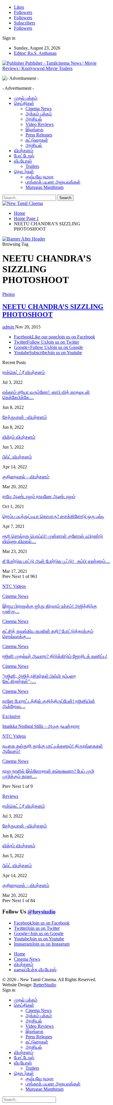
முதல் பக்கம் (25, 98)
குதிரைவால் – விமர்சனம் (25, 476)
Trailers (32, 166)
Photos (8, 294)
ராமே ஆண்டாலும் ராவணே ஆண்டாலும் (38, 496)
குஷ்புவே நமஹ (39, 176)
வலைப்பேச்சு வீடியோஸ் (35, 969)
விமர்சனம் (23, 150)
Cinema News (38, 108)
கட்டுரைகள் (36, 140)
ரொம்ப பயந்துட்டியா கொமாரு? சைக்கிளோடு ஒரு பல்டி (53, 516)
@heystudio (42, 912)
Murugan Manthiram (44, 187)
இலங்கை (34, 129)
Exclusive (11, 716)
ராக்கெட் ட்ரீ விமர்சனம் (23, 372)
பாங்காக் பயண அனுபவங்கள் (53, 182)
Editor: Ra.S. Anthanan (35, 53)
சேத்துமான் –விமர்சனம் (24, 417)
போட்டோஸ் (24, 155)
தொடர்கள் (24, 171)
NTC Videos (14, 736)
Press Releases (38, 134)
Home (19, 953)
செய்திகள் (24, 103)
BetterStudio (44, 984)
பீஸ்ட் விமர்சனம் (17, 456)
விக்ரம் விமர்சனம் (18, 437)
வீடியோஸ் (23, 161)
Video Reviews (39, 124)
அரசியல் (33, 119)
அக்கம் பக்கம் (38, 113)
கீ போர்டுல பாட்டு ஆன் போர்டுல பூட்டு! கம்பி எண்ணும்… (56, 561)
